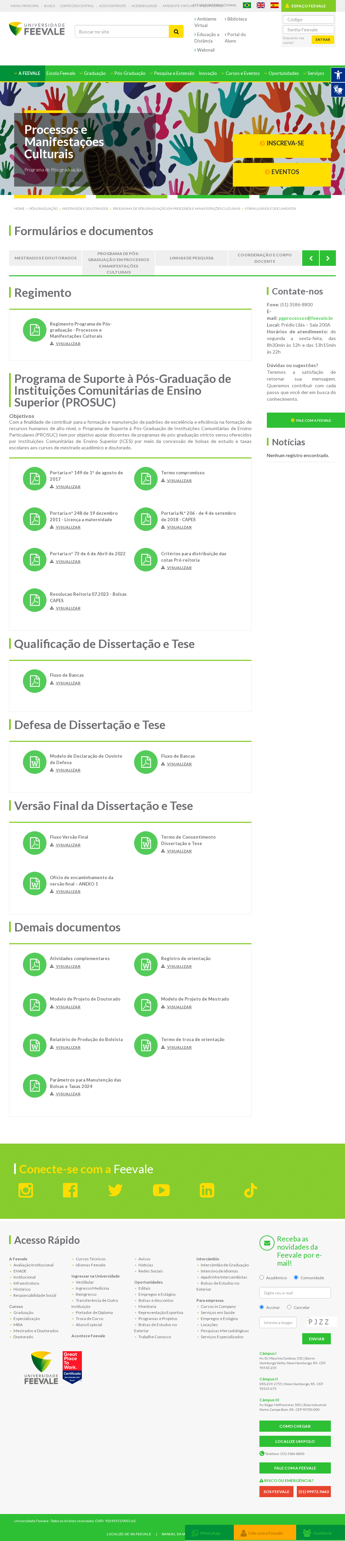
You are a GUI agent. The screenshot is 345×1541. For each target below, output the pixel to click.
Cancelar (302, 1307)
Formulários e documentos (270, 208)
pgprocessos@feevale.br (306, 318)
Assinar (273, 1307)
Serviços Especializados (222, 1336)
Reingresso (85, 1294)
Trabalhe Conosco (154, 1336)
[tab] (209, 1532)
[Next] (327, 258)
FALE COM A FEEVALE (295, 1467)
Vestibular (84, 1282)
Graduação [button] (94, 73)
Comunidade (312, 1277)
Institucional (24, 1277)
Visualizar (68, 343)
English (261, 5)
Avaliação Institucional (33, 1264)
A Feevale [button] (29, 73)
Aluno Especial (88, 1324)
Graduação (23, 1312)
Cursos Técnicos (90, 1258)
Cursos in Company (218, 1306)
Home (19, 208)
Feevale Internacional (215, 5)
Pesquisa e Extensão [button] (173, 73)
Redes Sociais (150, 1270)
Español (275, 5)
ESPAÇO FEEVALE (308, 5)
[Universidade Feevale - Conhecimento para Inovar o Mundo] (54, 1366)
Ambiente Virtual (178, 6)
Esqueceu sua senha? (293, 40)
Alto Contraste (112, 6)
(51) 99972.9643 (314, 1491)
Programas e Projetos (158, 1318)
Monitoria (147, 1306)
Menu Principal (25, 6)
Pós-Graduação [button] (130, 73)
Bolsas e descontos (156, 1300)
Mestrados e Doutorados (85, 208)
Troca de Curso (89, 1318)
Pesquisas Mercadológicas (224, 1330)
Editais (144, 1288)
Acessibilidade (144, 6)
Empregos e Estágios (157, 1294)
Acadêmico (276, 1277)
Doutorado (23, 1336)
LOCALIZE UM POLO (295, 1441)
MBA (18, 1324)
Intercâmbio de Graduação (224, 1264)
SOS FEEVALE (276, 1491)
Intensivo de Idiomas (219, 1270)
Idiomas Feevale (90, 1264)
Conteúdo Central (77, 6)
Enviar (316, 1338)
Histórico (21, 1289)
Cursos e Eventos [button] (242, 73)
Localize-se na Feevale (129, 1534)
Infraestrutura (26, 1283)
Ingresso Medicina (92, 1288)
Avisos (144, 1258)
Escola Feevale (60, 73)
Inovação (208, 73)
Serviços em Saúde (217, 1312)
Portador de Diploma (94, 1312)
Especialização (26, 1318)
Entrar (323, 39)
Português (247, 5)
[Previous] (310, 258)
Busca (49, 6)
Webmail (205, 50)
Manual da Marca (178, 1534)
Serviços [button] (315, 73)
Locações (209, 1324)
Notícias (145, 1264)
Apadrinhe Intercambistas (223, 1277)
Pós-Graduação (43, 208)
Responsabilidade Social (34, 1295)
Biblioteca (236, 19)
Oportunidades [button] (283, 73)
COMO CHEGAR (295, 1426)
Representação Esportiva (160, 1312)
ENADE (20, 1270)
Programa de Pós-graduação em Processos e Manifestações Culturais (176, 208)
